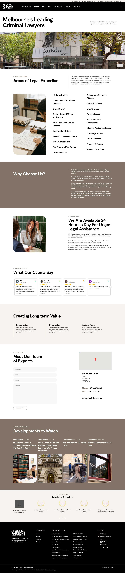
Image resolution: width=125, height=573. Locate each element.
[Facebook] (100, 547)
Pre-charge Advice (95, 133)
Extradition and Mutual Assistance (60, 550)
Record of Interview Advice (65, 136)
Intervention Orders (62, 131)
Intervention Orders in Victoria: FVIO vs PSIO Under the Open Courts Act (24, 445)
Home (37, 533)
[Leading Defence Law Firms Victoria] (62, 503)
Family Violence (93, 114)
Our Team (36, 6)
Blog (49, 6)
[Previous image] (118, 65)
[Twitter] (103, 547)
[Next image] (121, 65)
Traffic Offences (60, 152)
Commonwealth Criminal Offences (60, 539)
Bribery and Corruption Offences (60, 536)
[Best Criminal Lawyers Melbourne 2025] (19, 504)
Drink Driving (59, 108)
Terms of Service (49, 570)
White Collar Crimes (96, 149)
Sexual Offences (94, 138)
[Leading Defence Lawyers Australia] (84, 503)
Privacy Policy (39, 570)
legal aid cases (104, 245)
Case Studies (58, 6)
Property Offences (95, 144)
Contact (38, 542)
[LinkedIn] (107, 547)
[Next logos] (64, 517)
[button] (110, 287)
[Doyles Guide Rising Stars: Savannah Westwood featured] (105, 503)
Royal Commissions (61, 141)
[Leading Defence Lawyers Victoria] (41, 503)
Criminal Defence (94, 103)
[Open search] (121, 6)
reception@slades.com (89, 1)
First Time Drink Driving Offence (60, 555)
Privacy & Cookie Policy (108, 567)
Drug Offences (93, 108)
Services (38, 536)
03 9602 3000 (76, 1)
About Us (67, 6)
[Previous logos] (60, 517)
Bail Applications (61, 95)
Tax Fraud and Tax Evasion (64, 147)
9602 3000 (79, 247)
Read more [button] (18, 293)
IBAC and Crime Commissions (59, 558)
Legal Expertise (26, 6)
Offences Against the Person (99, 128)
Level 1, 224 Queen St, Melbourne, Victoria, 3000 (110, 1)
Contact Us (76, 6)
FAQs (44, 6)
